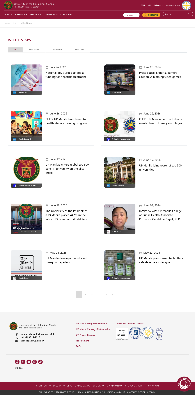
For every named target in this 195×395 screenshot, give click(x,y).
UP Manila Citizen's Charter (129, 324)
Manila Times (23, 278)
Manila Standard (25, 139)
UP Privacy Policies (85, 335)
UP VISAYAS (154, 386)
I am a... (130, 15)
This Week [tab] (34, 50)
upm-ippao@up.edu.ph (32, 341)
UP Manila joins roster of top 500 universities (160, 167)
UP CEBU (67, 386)
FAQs (78, 346)
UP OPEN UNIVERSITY (135, 386)
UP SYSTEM (41, 386)
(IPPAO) (151, 392)
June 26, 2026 (58, 113)
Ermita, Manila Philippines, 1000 (37, 334)
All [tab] (15, 50)
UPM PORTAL (153, 15)
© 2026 (19, 368)
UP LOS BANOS (82, 386)
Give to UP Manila (173, 5)
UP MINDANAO (114, 386)
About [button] (6, 15)
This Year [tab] (79, 50)
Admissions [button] (50, 15)
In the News (19, 40)
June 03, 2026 (152, 205)
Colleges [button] (158, 5)
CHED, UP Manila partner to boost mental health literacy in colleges (161, 121)
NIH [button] (149, 5)
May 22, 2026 (151, 252)
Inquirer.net (23, 93)
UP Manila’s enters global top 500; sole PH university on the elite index (67, 169)
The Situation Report (28, 232)
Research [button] (35, 15)
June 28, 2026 (152, 67)
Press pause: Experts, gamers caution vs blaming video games (160, 75)
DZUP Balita (116, 232)
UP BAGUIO (55, 386)
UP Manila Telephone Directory (91, 324)
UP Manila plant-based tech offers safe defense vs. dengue (161, 260)
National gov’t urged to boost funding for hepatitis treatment (66, 75)
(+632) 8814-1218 (30, 337)
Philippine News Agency (121, 139)
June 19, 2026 (58, 159)
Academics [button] (20, 15)
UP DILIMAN (99, 386)
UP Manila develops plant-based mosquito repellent (66, 260)
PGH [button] (143, 5)
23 (106, 294)
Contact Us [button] (66, 15)
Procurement (82, 341)
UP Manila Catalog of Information (93, 329)
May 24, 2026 (58, 252)
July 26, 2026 (58, 67)
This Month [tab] (57, 50)
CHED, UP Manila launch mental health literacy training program (66, 121)
